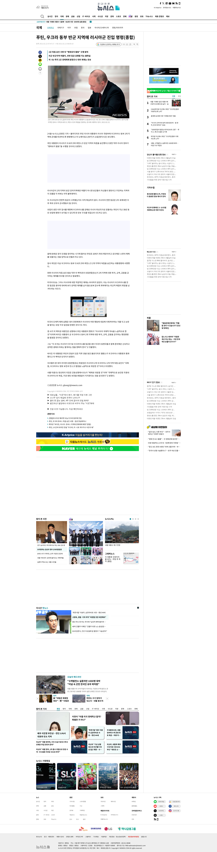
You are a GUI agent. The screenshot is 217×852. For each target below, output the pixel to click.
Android (134, 815)
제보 (168, 16)
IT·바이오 (86, 16)
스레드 (161, 815)
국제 (62, 16)
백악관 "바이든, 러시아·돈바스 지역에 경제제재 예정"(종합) (70, 424)
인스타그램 (176, 811)
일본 (89, 27)
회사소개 (39, 837)
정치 (56, 16)
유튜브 (161, 806)
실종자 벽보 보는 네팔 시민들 (46, 562)
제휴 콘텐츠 (159, 16)
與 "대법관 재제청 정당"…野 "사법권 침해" (61, 701)
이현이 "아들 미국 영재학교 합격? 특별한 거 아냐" (86, 718)
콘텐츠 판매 (69, 837)
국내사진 (103, 801)
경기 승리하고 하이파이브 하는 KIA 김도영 (51, 545)
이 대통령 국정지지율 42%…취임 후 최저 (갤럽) (112, 559)
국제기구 (60, 27)
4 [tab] (138, 519)
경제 (67, 16)
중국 (82, 27)
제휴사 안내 (60, 837)
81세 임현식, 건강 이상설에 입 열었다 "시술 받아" (89, 631)
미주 (69, 27)
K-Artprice (157, 7)
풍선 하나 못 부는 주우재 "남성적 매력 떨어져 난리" (89, 622)
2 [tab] (133, 519)
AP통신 (134, 801)
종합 (58, 709)
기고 (81, 806)
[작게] (134, 44)
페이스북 (176, 806)
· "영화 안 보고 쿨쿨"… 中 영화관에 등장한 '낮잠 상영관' (164, 439)
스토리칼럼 (83, 801)
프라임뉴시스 (167, 7)
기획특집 (82, 810)
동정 (84, 819)
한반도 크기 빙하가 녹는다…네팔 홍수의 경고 (94, 701)
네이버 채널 (161, 802)
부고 (77, 819)
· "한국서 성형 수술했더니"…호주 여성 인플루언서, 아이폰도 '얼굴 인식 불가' (164, 450)
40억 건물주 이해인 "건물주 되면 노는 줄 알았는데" (89, 626)
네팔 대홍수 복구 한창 (112, 545)
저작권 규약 (79, 837)
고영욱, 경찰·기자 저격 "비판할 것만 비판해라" (88, 617)
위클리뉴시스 (177, 7)
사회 (94, 16)
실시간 (50, 16)
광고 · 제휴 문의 (49, 837)
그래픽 (102, 806)
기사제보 (96, 837)
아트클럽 (72, 806)
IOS (133, 819)
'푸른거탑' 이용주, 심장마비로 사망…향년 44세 (88, 612)
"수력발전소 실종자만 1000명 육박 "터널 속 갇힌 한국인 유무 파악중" (83, 682)
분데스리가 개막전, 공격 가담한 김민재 (50, 553)
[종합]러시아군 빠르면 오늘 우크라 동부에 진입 (65, 418)
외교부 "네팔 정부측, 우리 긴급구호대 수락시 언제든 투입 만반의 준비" (52, 743)
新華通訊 (134, 806)
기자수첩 (151, 187)
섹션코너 (72, 815)
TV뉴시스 (149, 16)
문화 (112, 16)
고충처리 (88, 837)
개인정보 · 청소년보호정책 (117, 837)
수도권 (100, 16)
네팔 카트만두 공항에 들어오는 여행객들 (50, 558)
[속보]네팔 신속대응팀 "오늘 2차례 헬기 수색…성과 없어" (60, 22)
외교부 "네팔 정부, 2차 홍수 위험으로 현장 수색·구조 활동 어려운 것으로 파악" (52, 750)
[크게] (137, 44)
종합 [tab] (179, 96)
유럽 (76, 27)
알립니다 (144, 837)
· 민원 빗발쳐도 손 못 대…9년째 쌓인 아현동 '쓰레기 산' (164, 443)
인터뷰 (71, 810)
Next (107, 698)
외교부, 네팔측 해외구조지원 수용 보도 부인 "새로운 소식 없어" (114, 747)
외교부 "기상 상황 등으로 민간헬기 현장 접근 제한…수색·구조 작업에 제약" (95, 747)
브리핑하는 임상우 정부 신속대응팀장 (49, 549)
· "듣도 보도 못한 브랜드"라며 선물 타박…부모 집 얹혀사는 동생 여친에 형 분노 (164, 447)
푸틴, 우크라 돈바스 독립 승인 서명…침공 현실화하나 (67, 421)
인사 (71, 819)
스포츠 (118, 16)
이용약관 (104, 837)
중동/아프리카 (117, 27)
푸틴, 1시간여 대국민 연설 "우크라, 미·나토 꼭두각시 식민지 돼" (71, 427)
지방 (106, 16)
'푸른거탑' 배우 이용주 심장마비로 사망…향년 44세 (95, 733)
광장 (136, 16)
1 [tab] (130, 519)
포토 (142, 16)
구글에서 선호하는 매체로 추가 (110, 44)
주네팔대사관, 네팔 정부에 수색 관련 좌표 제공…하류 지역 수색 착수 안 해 (114, 733)
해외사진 (113, 801)
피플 (149, 317)
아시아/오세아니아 (102, 27)
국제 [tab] (173, 96)
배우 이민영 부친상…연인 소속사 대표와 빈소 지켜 (51, 735)
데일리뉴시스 (83, 815)
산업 (78, 16)
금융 (73, 16)
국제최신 (50, 27)
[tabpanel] (122, 535)
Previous (37, 698)
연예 (124, 16)
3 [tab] (135, 519)
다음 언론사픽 (176, 802)
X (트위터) (161, 811)
